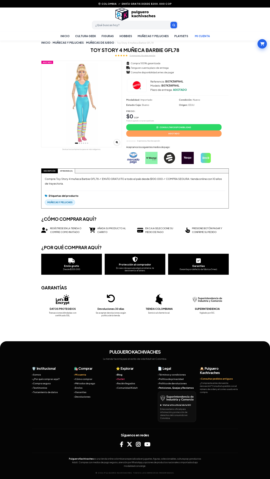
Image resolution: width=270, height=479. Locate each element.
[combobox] (135, 25)
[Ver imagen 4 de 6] (83, 143)
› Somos (36, 374)
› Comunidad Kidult (127, 387)
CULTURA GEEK (85, 36)
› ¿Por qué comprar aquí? (46, 379)
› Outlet (120, 379)
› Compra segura (41, 383)
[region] (81, 104)
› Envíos (78, 387)
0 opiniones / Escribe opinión (142, 55)
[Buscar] (173, 25)
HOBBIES (126, 36)
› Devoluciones (82, 396)
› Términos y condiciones (172, 374)
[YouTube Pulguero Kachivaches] (147, 444)
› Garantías (80, 392)
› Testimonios (39, 387)
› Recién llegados (125, 383)
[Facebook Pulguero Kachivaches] (121, 444)
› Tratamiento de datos (45, 392)
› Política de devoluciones (172, 383)
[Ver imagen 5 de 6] (85, 143)
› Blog (119, 374)
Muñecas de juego (100, 42)
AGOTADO (174, 133)
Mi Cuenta (202, 36)
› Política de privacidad (171, 379)
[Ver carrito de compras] (262, 44)
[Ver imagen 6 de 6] (87, 143)
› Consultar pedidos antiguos (216, 378)
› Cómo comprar (83, 379)
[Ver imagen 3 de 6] (81, 143)
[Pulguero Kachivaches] (135, 14)
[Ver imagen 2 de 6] (79, 143)
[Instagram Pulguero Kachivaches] (138, 444)
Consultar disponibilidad (175, 127)
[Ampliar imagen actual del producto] (117, 142)
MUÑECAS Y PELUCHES (153, 36)
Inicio (65, 36)
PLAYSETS (181, 36)
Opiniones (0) (66, 171)
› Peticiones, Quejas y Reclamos (176, 387)
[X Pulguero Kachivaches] (129, 444)
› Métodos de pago (84, 383)
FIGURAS (108, 36)
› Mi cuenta (80, 374)
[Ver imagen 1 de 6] (76, 143)
